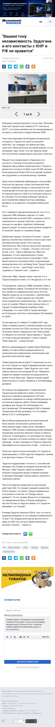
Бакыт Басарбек (9, 61)
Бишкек (44, 547)
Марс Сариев (14, 547)
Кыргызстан (9, 552)
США (25, 547)
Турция (34, 547)
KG (41, 22)
